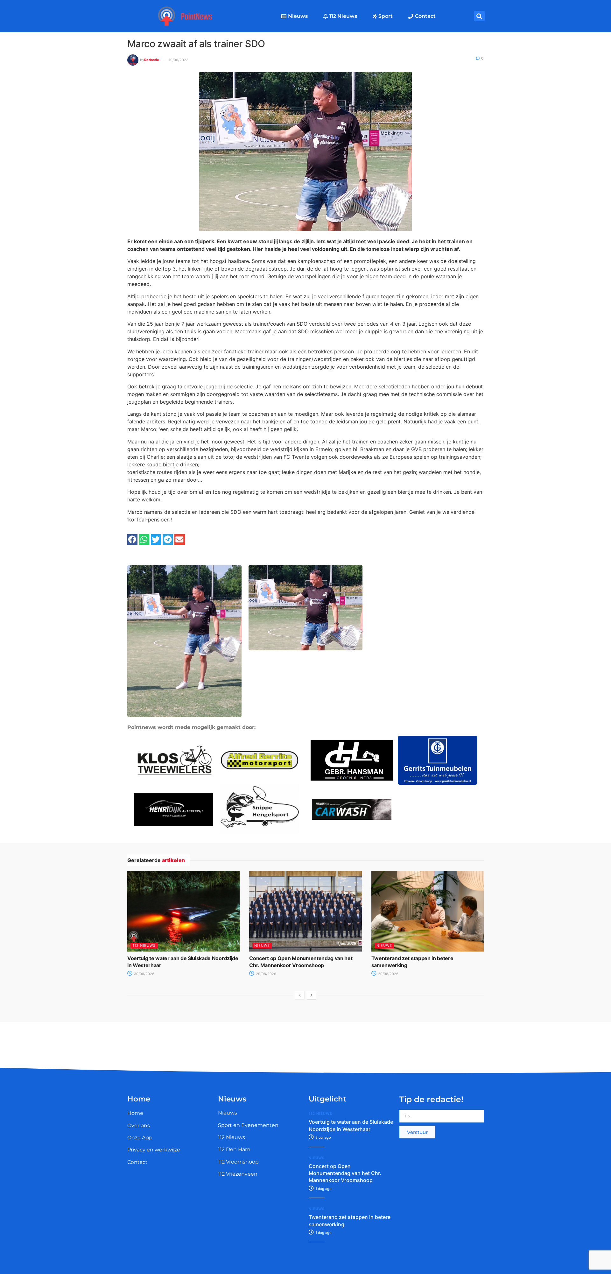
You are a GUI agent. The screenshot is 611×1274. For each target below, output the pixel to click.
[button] (479, 16)
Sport (385, 16)
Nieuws (298, 16)
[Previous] (300, 995)
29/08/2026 (265, 974)
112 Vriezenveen (237, 1174)
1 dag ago (323, 1188)
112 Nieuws (343, 16)
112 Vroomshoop (238, 1162)
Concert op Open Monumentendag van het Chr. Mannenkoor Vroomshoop (345, 1173)
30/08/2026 (143, 974)
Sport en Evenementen (248, 1125)
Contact (425, 16)
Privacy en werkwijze (153, 1150)
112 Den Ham (234, 1149)
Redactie (151, 60)
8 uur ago (322, 1137)
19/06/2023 (178, 60)
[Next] (311, 995)
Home (135, 1113)
